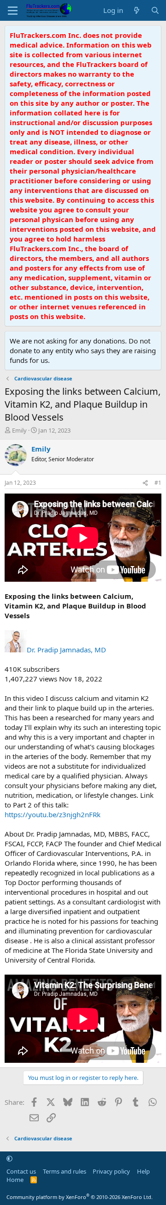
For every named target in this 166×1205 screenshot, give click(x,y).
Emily (19, 430)
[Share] (145, 483)
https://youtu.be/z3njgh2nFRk (53, 814)
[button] (9, 1158)
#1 (157, 483)
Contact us (21, 1171)
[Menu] (13, 10)
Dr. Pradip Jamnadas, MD (66, 649)
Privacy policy (111, 1171)
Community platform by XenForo (79, 1196)
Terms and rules (64, 1171)
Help (143, 1171)
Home (15, 1179)
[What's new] (137, 10)
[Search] (155, 10)
